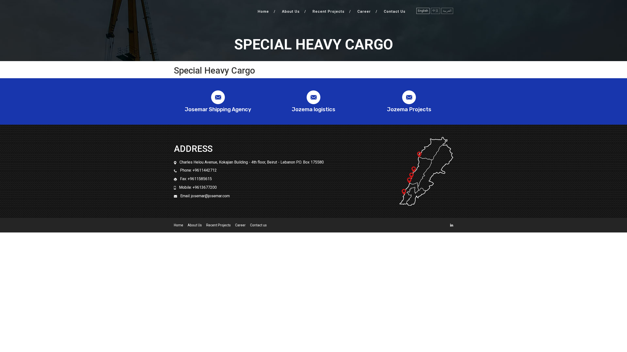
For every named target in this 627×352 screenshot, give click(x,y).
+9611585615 (200, 178)
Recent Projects (328, 11)
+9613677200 (205, 187)
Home (263, 11)
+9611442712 (205, 170)
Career (364, 11)
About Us (291, 11)
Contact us (394, 11)
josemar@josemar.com (210, 196)
